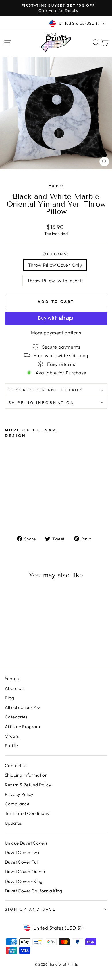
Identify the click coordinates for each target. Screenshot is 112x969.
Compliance (17, 804)
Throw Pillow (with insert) (55, 280)
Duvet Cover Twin (23, 852)
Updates (13, 823)
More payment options (56, 333)
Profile (11, 745)
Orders (12, 736)
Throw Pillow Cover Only (55, 265)
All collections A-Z (23, 707)
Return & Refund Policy (28, 785)
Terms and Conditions (27, 813)
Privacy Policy (19, 794)
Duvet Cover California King (33, 891)
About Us (14, 688)
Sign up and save (30, 909)
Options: (56, 253)
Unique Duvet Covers (26, 843)
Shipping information (41, 402)
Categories (16, 717)
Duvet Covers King (24, 881)
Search (12, 678)
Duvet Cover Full (22, 862)
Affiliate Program (22, 726)
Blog (9, 698)
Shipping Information (26, 775)
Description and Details (46, 389)
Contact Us (16, 765)
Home (55, 185)
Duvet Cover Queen (25, 871)
